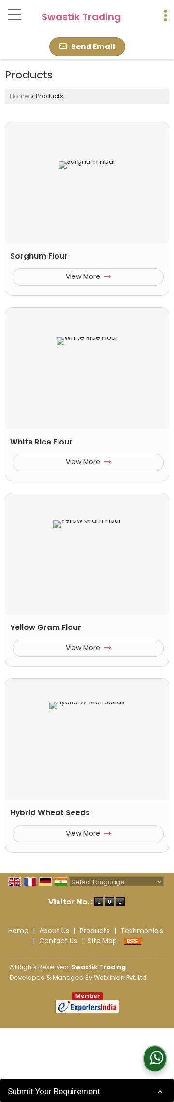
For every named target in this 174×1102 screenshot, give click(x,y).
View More (84, 276)
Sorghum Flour (39, 256)
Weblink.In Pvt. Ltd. (121, 977)
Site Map (102, 941)
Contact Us (58, 941)
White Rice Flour (41, 442)
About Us (54, 930)
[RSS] (132, 941)
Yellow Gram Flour (45, 627)
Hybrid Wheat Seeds (50, 813)
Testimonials (141, 930)
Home (19, 96)
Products (95, 930)
